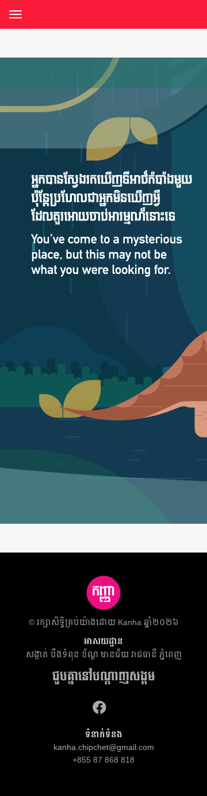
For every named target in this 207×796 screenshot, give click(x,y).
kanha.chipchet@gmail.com (103, 747)
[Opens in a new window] (99, 707)
